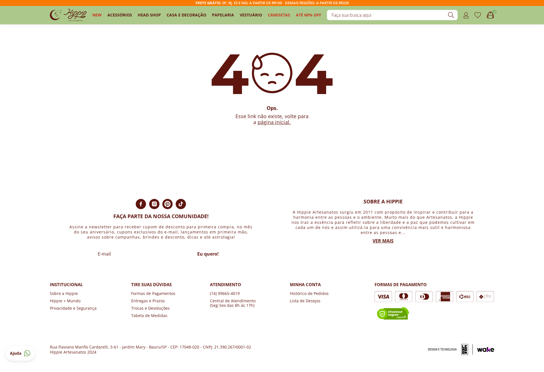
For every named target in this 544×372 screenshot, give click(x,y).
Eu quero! (208, 254)
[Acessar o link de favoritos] (477, 15)
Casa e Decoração (186, 15)
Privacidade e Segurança (73, 308)
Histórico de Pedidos (309, 293)
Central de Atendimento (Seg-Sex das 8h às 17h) (233, 303)
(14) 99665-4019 (225, 293)
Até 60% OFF (308, 15)
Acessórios (119, 15)
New (97, 15)
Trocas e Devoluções (150, 308)
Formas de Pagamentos (153, 293)
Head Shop (149, 15)
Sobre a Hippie (64, 293)
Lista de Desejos (305, 300)
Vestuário (251, 15)
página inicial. (274, 122)
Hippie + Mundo (65, 300)
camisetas (279, 15)
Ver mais (383, 241)
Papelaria (223, 15)
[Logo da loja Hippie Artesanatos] (68, 15)
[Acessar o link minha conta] (466, 15)
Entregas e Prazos (148, 300)
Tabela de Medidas (149, 315)
